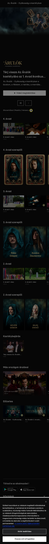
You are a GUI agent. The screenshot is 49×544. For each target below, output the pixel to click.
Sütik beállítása (24, 531)
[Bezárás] (46, 502)
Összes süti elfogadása (24, 539)
